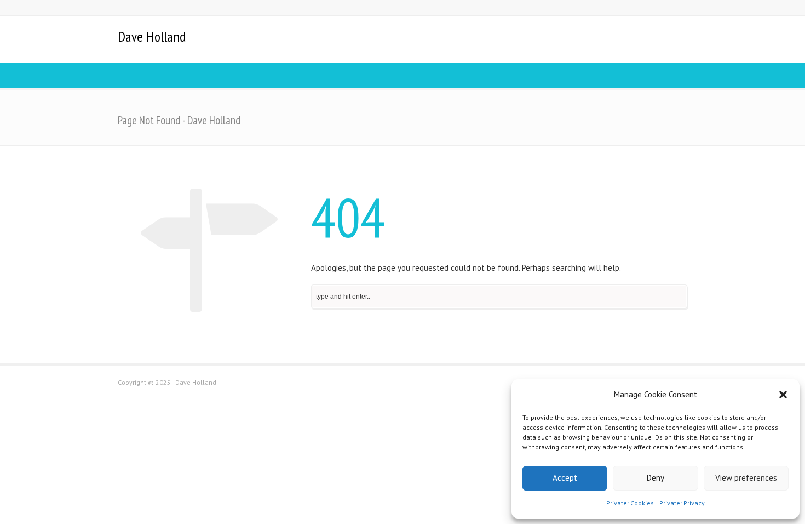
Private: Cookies (630, 503)
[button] (783, 394)
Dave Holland (152, 37)
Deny (655, 477)
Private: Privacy (682, 503)
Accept (565, 477)
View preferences (746, 477)
